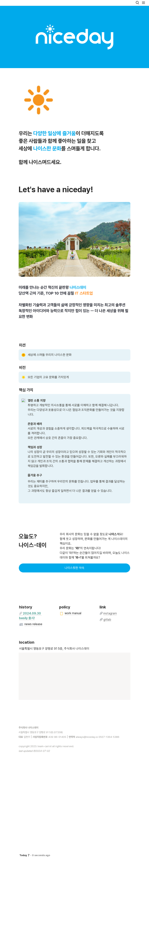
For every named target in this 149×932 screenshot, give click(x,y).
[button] (137, 2)
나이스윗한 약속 (74, 568)
